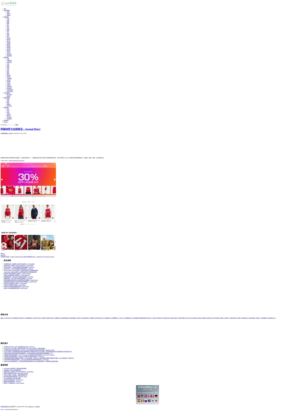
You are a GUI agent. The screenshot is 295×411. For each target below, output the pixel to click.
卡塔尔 (8, 83)
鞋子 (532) (24, 318)
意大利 (8, 38)
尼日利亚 (9, 117)
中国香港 (9, 60)
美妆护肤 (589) (18, 318)
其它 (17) (228, 318)
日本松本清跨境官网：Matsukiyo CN (13, 379)
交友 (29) (200, 318)
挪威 (8, 30)
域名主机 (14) (246, 318)
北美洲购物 (7, 10)
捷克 (8, 36)
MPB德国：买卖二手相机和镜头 (12, 370)
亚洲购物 (6, 57)
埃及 (8, 110)
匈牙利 (8, 49)
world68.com (30, 406)
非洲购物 (6, 107)
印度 (8, 68)
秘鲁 (8, 102)
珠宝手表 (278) (52, 318)
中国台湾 (9, 62)
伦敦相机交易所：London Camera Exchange (12, 256)
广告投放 (37, 406)
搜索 (17, 124)
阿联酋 (8, 81)
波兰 (8, 33)
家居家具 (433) (31, 318)
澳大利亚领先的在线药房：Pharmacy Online (15, 376)
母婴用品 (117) (116, 318)
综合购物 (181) (74, 318)
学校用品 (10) (265, 318)
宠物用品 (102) (130, 318)
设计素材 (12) (253, 318)
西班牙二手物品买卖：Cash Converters (14, 383)
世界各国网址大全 (5, 406)
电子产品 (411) (39, 318)
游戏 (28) (205, 318)
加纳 (8, 112)
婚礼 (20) (223, 318)
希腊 (8, 34)
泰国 (8, 67)
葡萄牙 (8, 44)
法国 (8, 20)
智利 (8, 101)
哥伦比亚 (9, 106)
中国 (8, 59)
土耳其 (8, 80)
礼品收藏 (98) (137, 318)
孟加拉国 (9, 88)
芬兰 (8, 31)
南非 (8, 109)
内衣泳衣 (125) (101, 318)
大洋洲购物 (7, 93)
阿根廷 (8, 104)
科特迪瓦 (9, 118)
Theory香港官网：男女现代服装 (12, 378)
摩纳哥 (8, 51)
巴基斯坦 (9, 86)
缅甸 (8, 73)
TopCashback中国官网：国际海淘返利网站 (15, 368)
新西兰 (8, 96)
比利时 (8, 42)
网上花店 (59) (168, 318)
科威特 (8, 85)
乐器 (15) (240, 318)
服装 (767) (3, 318)
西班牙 (8, 39)
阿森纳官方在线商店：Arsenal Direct (20, 129)
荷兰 (8, 26)
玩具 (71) (150, 318)
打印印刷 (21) (217, 318)
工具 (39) (188, 318)
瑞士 (8, 25)
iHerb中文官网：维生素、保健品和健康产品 (15, 375)
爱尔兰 (8, 41)
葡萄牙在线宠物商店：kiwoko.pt (12, 381)
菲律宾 (8, 76)
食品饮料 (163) (87, 318)
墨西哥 (8, 15)
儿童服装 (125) (108, 318)
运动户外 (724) (10, 318)
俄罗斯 (8, 47)
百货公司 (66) (161, 318)
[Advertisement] (47, 145)
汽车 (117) (123, 318)
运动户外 (3, 255)
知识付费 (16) (234, 318)
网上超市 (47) (175, 318)
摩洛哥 (8, 115)
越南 (8, 72)
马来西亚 (9, 78)
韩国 (8, 65)
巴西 (8, 99)
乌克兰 (8, 52)
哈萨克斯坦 (10, 91)
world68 (10, 133)
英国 (8, 18)
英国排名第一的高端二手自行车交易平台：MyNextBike (18, 371)
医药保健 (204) (66, 318)
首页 (5, 9)
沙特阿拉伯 (10, 89)
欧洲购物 (6, 17)
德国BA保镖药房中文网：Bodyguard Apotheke (16, 373)
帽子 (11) (259, 318)
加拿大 (8, 13)
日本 (8, 64)
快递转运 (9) (272, 318)
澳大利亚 (9, 94)
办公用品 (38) (194, 318)
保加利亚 (9, 55)
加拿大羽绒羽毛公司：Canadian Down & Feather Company (39, 256)
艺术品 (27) (211, 318)
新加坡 (8, 75)
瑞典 (8, 23)
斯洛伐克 (9, 54)
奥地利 (8, 46)
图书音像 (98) (144, 318)
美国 (8, 12)
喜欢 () (3, 253)
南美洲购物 (7, 97)
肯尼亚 (8, 114)
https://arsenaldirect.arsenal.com (16, 160)
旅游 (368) (45, 318)
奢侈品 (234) (59, 318)
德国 (8, 21)
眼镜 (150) (94, 318)
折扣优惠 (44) (182, 318)
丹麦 (8, 28)
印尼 (8, 70)
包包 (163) (81, 318)
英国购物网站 (4, 133)
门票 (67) (155, 318)
